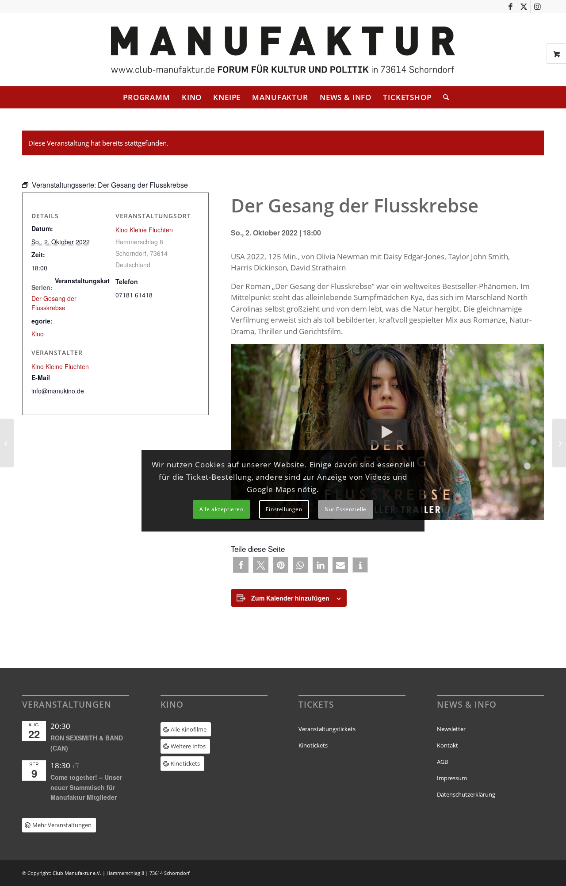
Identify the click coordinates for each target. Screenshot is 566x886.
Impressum (452, 778)
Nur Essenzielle (346, 509)
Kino (37, 333)
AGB (442, 762)
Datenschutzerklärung (466, 794)
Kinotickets (313, 745)
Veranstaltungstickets (327, 729)
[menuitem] (146, 97)
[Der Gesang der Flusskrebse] (7, 443)
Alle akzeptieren (221, 509)
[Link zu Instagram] (537, 6)
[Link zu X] (523, 6)
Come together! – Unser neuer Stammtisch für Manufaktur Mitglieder (86, 787)
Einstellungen (284, 509)
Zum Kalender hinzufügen (290, 597)
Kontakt (447, 745)
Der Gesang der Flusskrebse (53, 303)
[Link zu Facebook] (510, 6)
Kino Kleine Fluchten (144, 229)
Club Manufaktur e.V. (77, 873)
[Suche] (443, 97)
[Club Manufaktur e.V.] (283, 49)
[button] (241, 565)
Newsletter (451, 729)
